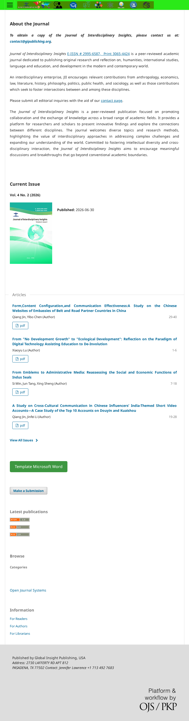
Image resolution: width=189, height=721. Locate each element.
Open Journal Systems (28, 590)
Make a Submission (28, 490)
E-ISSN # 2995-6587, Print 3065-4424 (98, 53)
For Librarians (20, 633)
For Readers (18, 618)
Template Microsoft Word (39, 466)
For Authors (18, 626)
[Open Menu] (10, 5)
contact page (111, 100)
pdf (22, 325)
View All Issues (21, 440)
